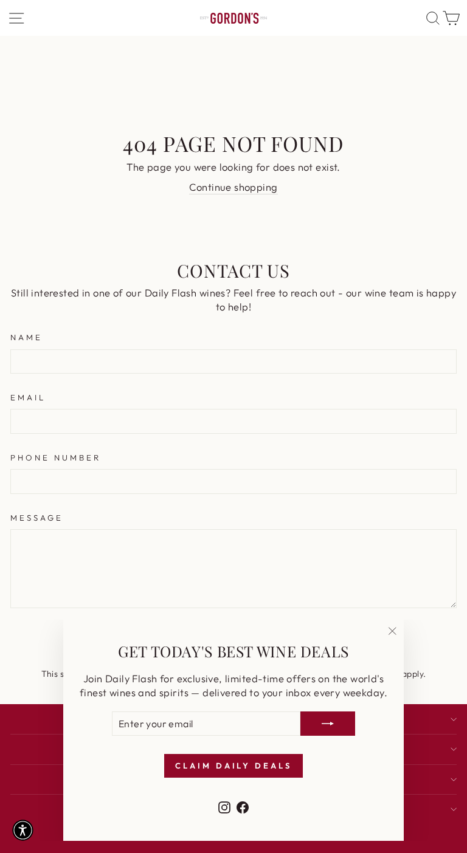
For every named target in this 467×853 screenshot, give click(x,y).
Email (28, 397)
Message (36, 517)
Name (26, 337)
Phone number (55, 457)
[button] (22, 830)
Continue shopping (233, 186)
